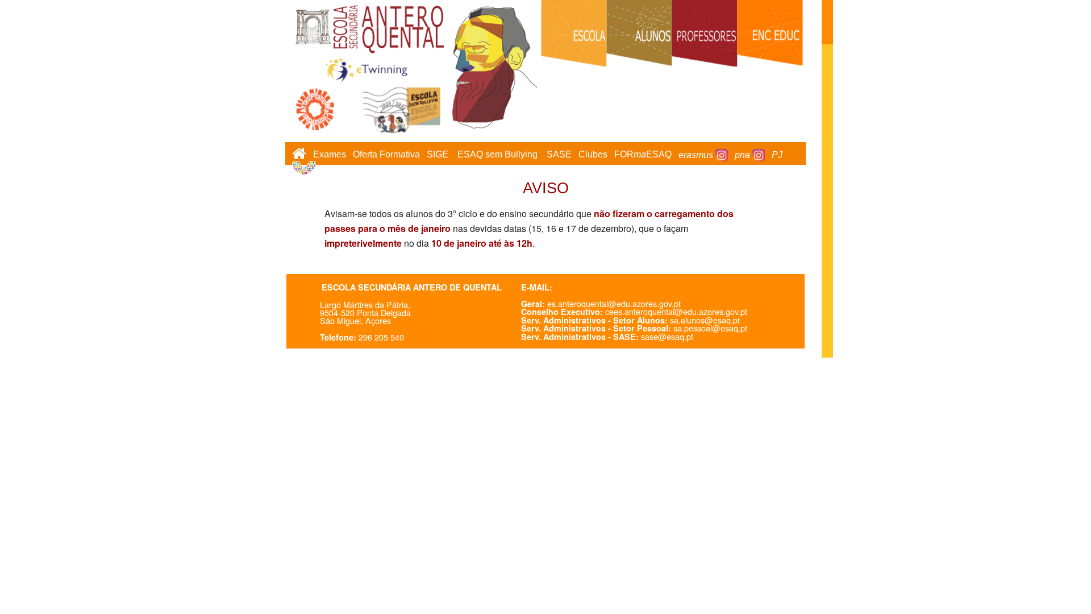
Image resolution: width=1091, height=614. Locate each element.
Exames (329, 155)
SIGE (437, 155)
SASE (559, 155)
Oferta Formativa (386, 155)
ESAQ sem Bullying (497, 155)
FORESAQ (643, 155)
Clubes (592, 155)
